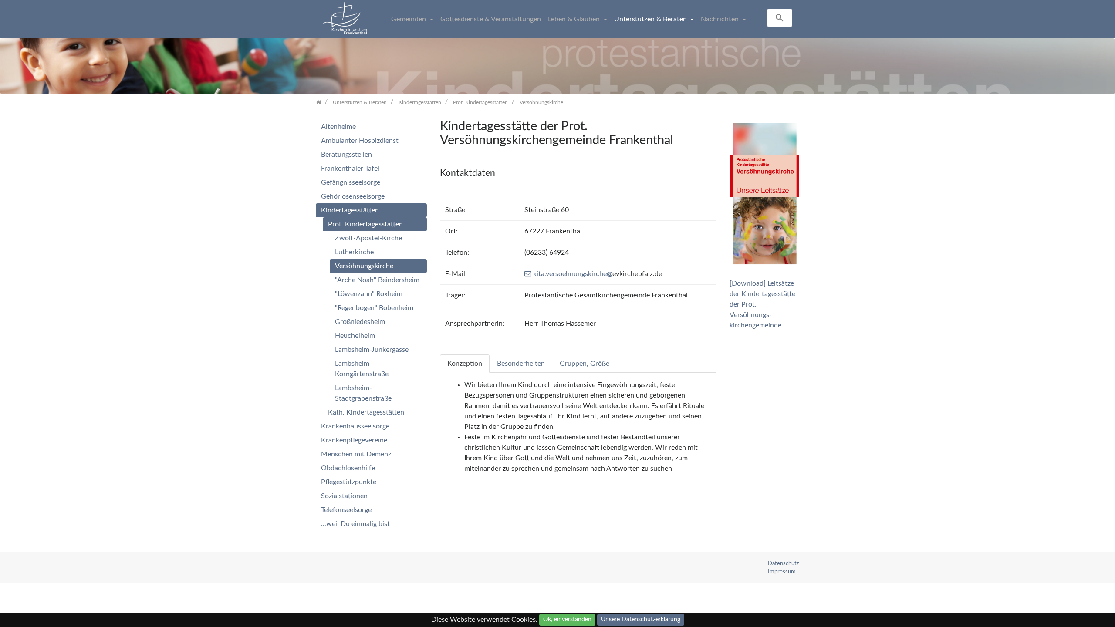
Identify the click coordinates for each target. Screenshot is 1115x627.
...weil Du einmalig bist (355, 523)
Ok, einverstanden (567, 620)
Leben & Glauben (574, 19)
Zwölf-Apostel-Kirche (368, 238)
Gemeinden (409, 19)
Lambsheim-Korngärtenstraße (362, 369)
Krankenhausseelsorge (355, 426)
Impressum (782, 571)
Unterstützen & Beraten (651, 19)
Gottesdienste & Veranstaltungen (490, 19)
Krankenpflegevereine (354, 440)
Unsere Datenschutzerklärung (640, 620)
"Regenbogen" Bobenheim (374, 307)
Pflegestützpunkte (348, 482)
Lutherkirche (354, 252)
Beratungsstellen (346, 154)
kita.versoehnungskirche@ (572, 273)
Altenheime (338, 126)
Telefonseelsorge (346, 509)
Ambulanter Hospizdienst (360, 140)
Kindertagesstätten (350, 210)
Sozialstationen (344, 495)
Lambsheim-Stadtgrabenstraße (363, 393)
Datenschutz (783, 563)
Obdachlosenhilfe (348, 468)
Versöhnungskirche (364, 266)
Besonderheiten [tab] (521, 363)
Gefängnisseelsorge (350, 182)
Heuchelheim (355, 335)
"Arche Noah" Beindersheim (377, 279)
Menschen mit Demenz (356, 454)
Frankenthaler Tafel (350, 168)
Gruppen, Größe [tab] (584, 363)
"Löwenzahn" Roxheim (368, 293)
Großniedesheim (360, 321)
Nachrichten (720, 19)
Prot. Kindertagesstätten (365, 224)
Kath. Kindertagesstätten (366, 412)
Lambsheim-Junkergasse (372, 349)
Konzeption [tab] (464, 363)
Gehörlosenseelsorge (353, 196)
